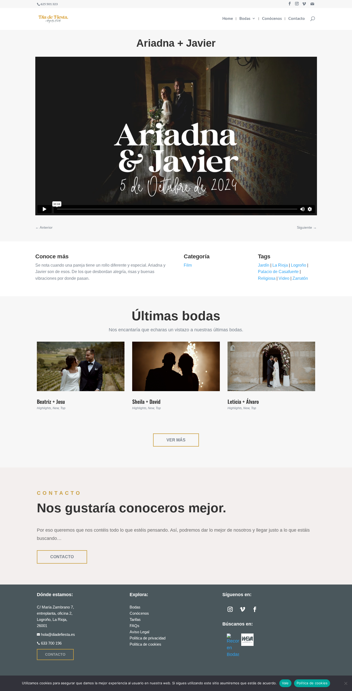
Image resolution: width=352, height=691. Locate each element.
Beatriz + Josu (51, 401)
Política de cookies (145, 644)
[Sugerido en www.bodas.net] (233, 646)
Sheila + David (146, 401)
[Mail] (312, 4)
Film (188, 265)
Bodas (244, 19)
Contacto (296, 19)
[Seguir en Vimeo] (242, 609)
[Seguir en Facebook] (255, 609)
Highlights (44, 408)
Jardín (263, 265)
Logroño (298, 265)
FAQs (134, 625)
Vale (285, 683)
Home (227, 19)
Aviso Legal (139, 632)
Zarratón (300, 278)
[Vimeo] (304, 4)
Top (62, 408)
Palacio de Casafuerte (278, 271)
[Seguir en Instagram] (230, 609)
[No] (345, 683)
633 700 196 (51, 643)
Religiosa (266, 278)
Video (284, 278)
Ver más (176, 440)
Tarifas (135, 619)
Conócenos (272, 19)
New (56, 408)
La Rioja (280, 265)
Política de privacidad (147, 638)
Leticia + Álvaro (243, 401)
